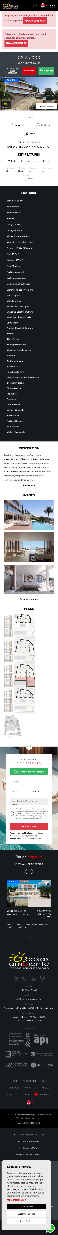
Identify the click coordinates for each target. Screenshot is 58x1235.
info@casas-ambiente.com (29, 999)
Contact (48, 70)
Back (30, 117)
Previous (5, 93)
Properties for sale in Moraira (29, 1154)
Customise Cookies (26, 1213)
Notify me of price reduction (12, 71)
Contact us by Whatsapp (31, 771)
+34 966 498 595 (29, 990)
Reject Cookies (26, 1221)
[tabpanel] (29, 906)
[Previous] (25, 871)
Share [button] (17, 125)
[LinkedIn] (33, 978)
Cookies (48, 1114)
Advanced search (35, 21)
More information (16, 1199)
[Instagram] (25, 978)
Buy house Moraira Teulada (29, 1141)
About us (31, 1087)
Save (32, 133)
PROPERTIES (30, 1081)
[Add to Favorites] (47, 883)
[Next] (32, 871)
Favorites (45, 1094)
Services (14, 1087)
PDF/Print (45, 125)
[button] (29, 599)
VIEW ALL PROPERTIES (29, 864)
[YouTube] (42, 978)
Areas (45, 1087)
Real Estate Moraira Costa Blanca (29, 1134)
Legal (33, 1114)
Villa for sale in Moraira (29, 1148)
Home (14, 1081)
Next (53, 93)
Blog (9, 1094)
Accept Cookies (26, 1206)
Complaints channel (34, 1118)
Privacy (40, 1114)
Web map (20, 1118)
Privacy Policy (25, 813)
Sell (44, 1081)
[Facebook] (16, 978)
